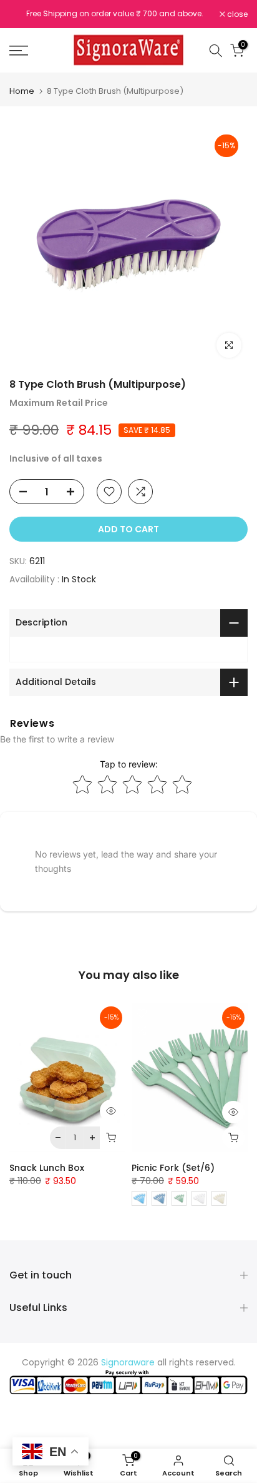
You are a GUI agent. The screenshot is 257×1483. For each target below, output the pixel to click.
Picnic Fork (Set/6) (173, 1168)
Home (21, 91)
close (236, 14)
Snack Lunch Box (46, 1168)
